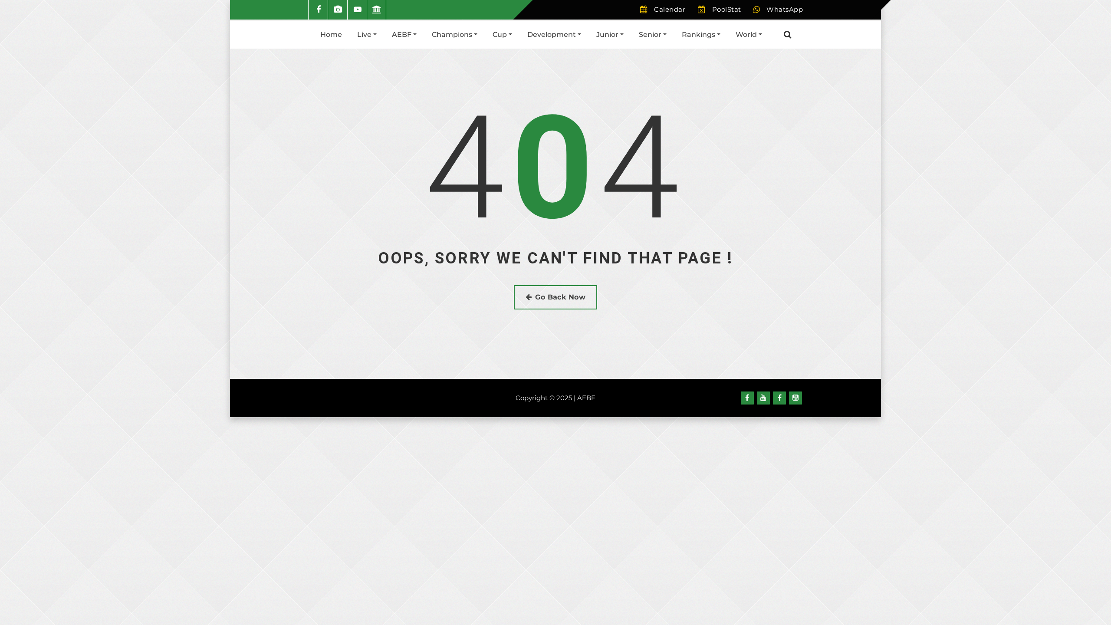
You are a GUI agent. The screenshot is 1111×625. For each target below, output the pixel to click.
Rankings (699, 34)
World (747, 34)
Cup (501, 34)
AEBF (402, 34)
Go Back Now (560, 297)
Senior (651, 34)
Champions (453, 34)
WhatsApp (784, 9)
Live (365, 34)
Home (331, 34)
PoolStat (726, 9)
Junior (608, 34)
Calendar (669, 9)
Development (552, 34)
